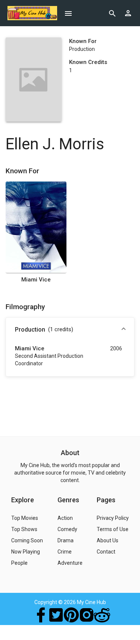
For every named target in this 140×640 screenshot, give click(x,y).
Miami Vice (36, 279)
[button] (70, 330)
